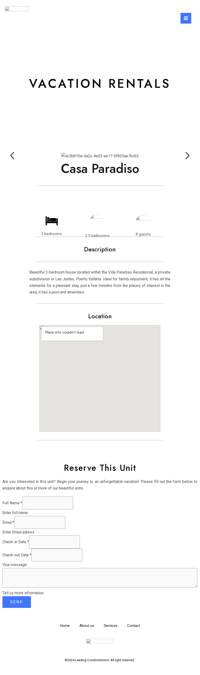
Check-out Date (16, 555)
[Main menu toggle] (186, 18)
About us (86, 625)
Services (110, 625)
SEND (16, 602)
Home (65, 625)
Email (8, 522)
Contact (133, 625)
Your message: (15, 564)
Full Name (12, 503)
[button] (12, 155)
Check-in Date (15, 542)
